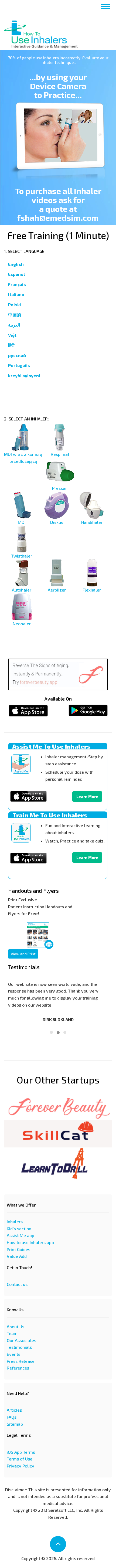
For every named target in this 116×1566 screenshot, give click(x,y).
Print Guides (18, 1249)
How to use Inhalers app (30, 1242)
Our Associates (21, 1340)
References (18, 1367)
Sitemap (15, 1423)
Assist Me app (20, 1235)
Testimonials (19, 1347)
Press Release (21, 1361)
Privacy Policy (20, 1465)
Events (13, 1354)
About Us (15, 1326)
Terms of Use (19, 1458)
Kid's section (19, 1228)
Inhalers (15, 1221)
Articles (14, 1409)
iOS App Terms (21, 1452)
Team (12, 1333)
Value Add (17, 1256)
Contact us (17, 1284)
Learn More (87, 796)
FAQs (11, 1416)
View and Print (23, 954)
